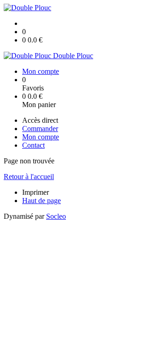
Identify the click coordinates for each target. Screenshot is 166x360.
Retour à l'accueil (29, 176)
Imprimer (35, 192)
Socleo (56, 216)
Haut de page (41, 200)
